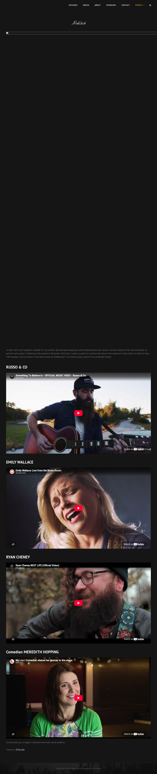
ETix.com (20, 749)
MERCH (86, 5)
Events (139, 5)
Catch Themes (96, 768)
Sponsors (111, 5)
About (98, 5)
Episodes (73, 5)
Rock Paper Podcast (75, 768)
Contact (125, 5)
